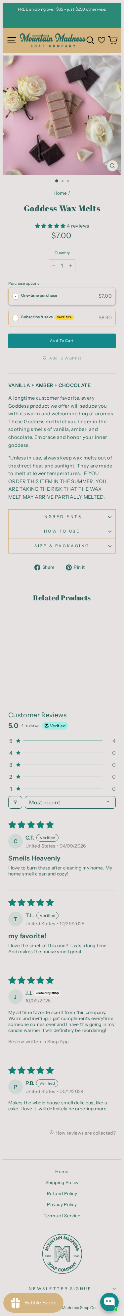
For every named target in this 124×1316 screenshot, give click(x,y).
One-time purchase (39, 295)
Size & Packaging (62, 546)
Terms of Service (62, 1215)
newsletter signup (60, 1288)
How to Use (62, 531)
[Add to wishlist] (16, 621)
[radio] (15, 296)
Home (60, 193)
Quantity (62, 253)
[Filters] (15, 802)
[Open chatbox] (109, 1302)
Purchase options (23, 283)
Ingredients (62, 516)
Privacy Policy (62, 1204)
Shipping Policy (62, 1182)
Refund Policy (62, 1193)
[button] (51, 226)
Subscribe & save (46, 317)
